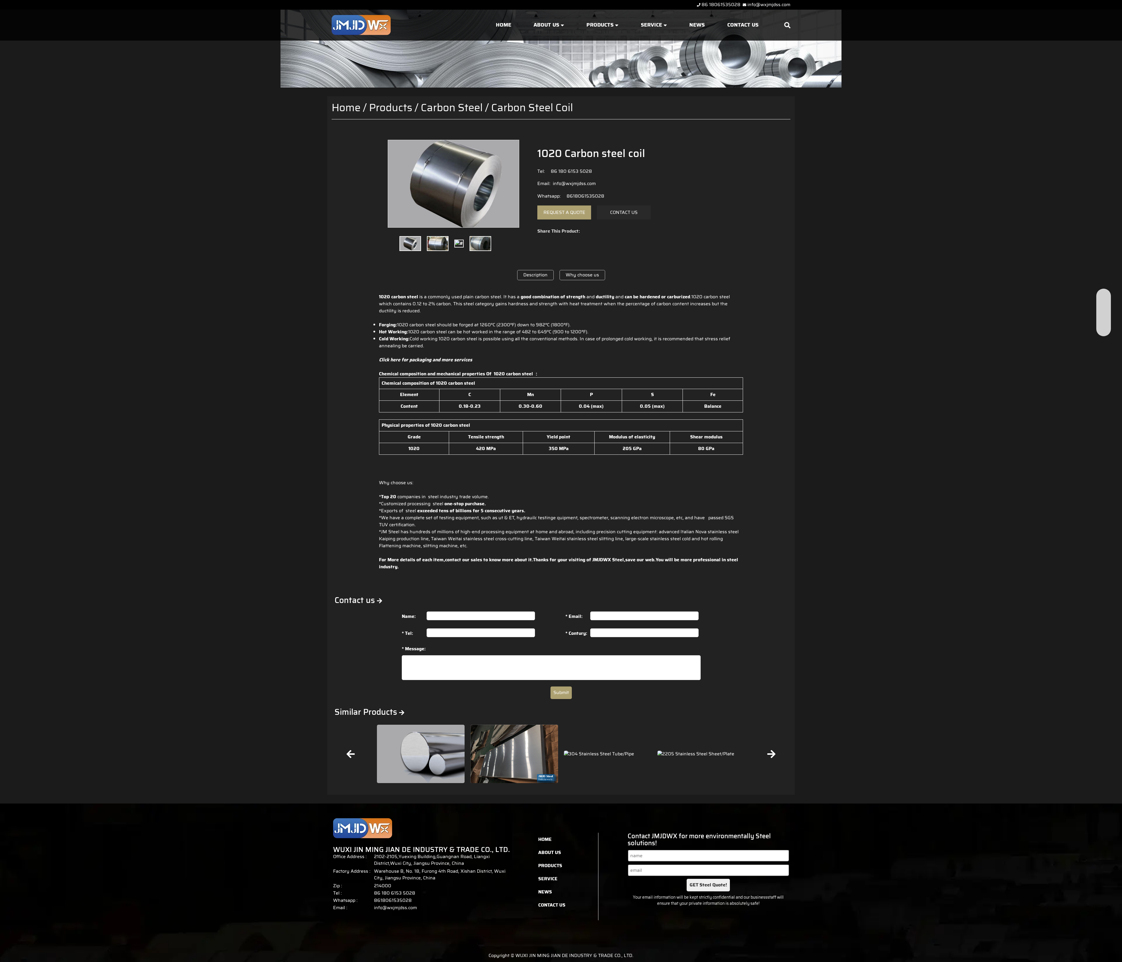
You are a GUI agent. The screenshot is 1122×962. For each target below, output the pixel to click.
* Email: (574, 616)
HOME (503, 25)
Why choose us (582, 274)
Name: (409, 616)
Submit (561, 692)
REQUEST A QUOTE (564, 212)
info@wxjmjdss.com (768, 4)
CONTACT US (743, 25)
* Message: (414, 649)
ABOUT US (547, 25)
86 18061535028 (721, 4)
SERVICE (652, 25)
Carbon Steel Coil (532, 107)
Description (535, 274)
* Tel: (407, 633)
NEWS (697, 25)
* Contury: (576, 633)
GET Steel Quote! (708, 884)
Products (390, 107)
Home (346, 107)
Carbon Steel (452, 107)
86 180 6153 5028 (569, 171)
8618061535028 (583, 196)
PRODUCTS (600, 25)
